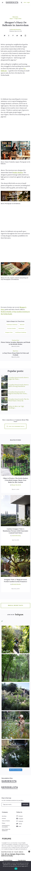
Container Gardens (11, 328)
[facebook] (8, 35)
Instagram (21, 818)
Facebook (21, 821)
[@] (5, 622)
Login (28, 2)
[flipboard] (4, 35)
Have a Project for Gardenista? (6, 830)
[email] (21, 35)
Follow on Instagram (16, 769)
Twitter (20, 823)
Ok (16, 868)
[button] (21, 2)
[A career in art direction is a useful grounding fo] (15, 753)
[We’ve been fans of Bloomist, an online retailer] (15, 639)
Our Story (4, 816)
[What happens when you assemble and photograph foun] (15, 668)
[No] (29, 866)
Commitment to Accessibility (6, 826)
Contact (4, 818)
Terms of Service (6, 820)
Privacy (3, 823)
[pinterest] (13, 35)
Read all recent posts (15, 605)
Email (20, 826)
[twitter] (17, 35)
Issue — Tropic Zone (15, 18)
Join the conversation (16, 426)
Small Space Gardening (12, 324)
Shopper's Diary (9, 332)
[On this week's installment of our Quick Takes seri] (15, 725)
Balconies (15, 17)
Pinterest (21, 816)
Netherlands (21, 328)
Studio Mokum (18, 172)
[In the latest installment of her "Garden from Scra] (15, 696)
